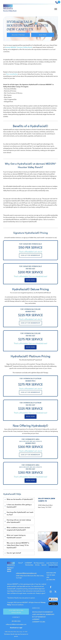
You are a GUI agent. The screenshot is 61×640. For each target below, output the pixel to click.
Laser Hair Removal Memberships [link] (43, 614)
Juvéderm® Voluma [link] (38, 622)
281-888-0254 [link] (16, 621)
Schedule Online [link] (53, 565)
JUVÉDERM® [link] (28, 563)
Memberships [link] (29, 565)
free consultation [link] (12, 74)
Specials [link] (43, 565)
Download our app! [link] (16, 627)
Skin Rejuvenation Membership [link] (42, 612)
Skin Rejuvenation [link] (39, 563)
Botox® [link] (21, 563)
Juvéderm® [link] (35, 619)
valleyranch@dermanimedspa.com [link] (26, 573)
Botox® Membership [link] (39, 617)
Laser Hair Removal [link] (52, 563)
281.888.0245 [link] (53, 567)
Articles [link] (37, 565)
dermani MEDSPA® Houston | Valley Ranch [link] (18, 47)
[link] (59, 2)
